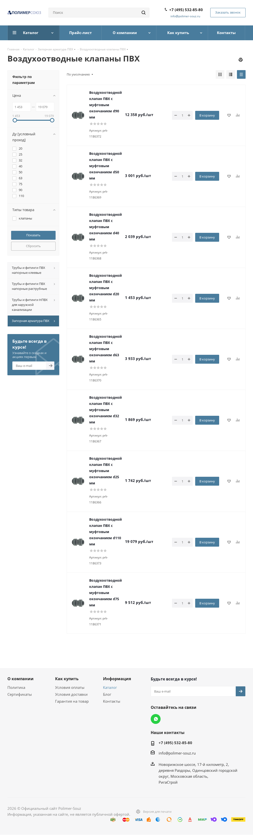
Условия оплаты (69, 687)
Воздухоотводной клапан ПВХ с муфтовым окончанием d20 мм (105, 287)
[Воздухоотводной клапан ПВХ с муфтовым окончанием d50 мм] (78, 176)
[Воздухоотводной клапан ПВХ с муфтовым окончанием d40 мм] (78, 237)
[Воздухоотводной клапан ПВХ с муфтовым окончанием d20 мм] (78, 298)
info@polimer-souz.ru (185, 16)
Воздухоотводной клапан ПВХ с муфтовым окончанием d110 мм (105, 531)
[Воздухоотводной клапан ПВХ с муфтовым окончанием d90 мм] (78, 115)
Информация (117, 678)
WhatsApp (156, 719)
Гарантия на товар (72, 701)
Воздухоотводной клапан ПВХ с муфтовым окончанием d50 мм (105, 165)
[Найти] (143, 13)
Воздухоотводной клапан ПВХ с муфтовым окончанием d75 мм (105, 592)
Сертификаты (19, 694)
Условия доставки (71, 694)
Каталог (110, 687)
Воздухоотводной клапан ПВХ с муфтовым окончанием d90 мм (105, 104)
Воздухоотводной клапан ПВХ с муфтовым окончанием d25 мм (105, 470)
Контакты (111, 701)
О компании (20, 678)
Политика (16, 687)
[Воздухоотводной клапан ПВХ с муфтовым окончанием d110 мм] (78, 542)
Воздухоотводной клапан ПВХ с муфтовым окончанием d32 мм (105, 409)
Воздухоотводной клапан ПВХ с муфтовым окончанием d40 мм (105, 226)
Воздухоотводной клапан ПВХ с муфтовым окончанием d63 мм (105, 348)
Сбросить (33, 246)
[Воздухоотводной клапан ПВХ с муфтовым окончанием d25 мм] (78, 481)
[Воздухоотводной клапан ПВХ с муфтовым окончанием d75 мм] (78, 603)
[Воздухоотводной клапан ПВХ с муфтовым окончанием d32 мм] (78, 420)
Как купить (67, 678)
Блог (107, 694)
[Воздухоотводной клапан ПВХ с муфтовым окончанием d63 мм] (78, 359)
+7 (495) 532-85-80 (186, 9)
